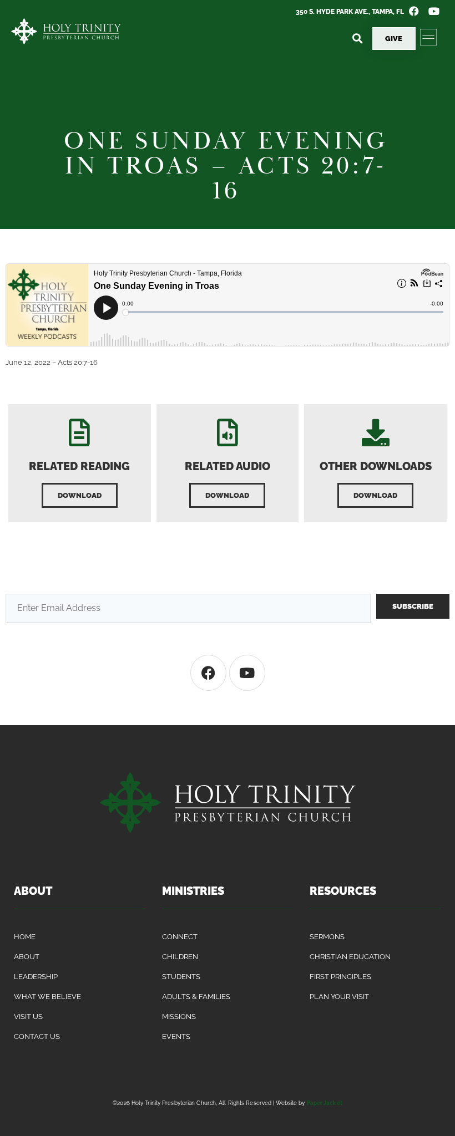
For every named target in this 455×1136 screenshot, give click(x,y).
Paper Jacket (324, 1102)
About (26, 956)
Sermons (327, 937)
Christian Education (350, 956)
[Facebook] (208, 673)
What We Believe (47, 996)
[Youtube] (247, 673)
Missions (179, 1016)
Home (25, 937)
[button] (357, 38)
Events (176, 1036)
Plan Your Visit (339, 996)
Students (181, 976)
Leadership (36, 976)
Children (180, 956)
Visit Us (28, 1016)
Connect (180, 937)
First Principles (340, 976)
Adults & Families (196, 996)
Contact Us (37, 1036)
